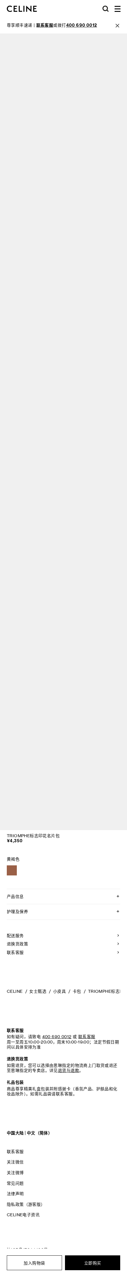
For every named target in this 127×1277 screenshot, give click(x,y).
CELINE (14, 991)
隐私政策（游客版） (26, 1204)
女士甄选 (37, 991)
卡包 (77, 991)
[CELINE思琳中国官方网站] (22, 9)
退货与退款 (68, 1070)
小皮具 (59, 991)
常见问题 (15, 1183)
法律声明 (15, 1193)
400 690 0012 (56, 1036)
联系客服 (15, 1151)
